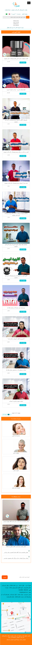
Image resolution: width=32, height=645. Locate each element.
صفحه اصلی (24, 14)
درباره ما (19, 14)
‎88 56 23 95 (16, 20)
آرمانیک (8, 639)
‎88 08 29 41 (16, 23)
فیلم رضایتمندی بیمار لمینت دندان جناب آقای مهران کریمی (16, 521)
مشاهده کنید (23, 62)
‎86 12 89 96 (16, 25)
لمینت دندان (16, 470)
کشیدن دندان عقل (16, 488)
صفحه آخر (5, 414)
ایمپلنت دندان (16, 453)
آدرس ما (13, 14)
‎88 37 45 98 (16, 22)
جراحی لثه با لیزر (16, 435)
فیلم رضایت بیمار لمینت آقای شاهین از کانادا (16, 546)
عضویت (4, 577)
